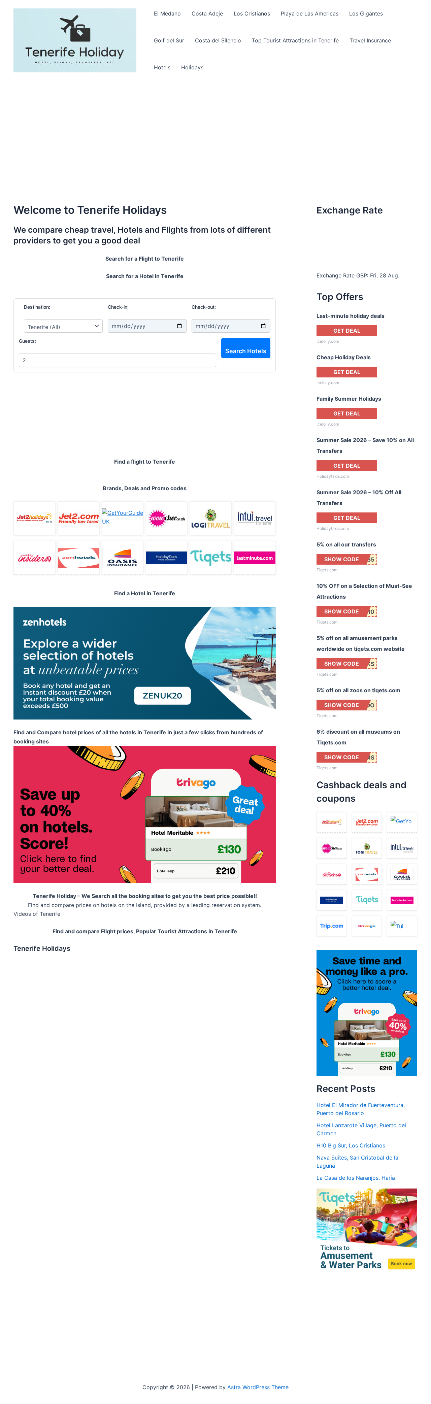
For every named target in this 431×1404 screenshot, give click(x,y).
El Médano (167, 13)
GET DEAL (346, 330)
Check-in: (118, 307)
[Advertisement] (215, 132)
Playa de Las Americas (309, 13)
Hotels (162, 67)
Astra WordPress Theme (258, 1387)
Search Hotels (245, 351)
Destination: (37, 307)
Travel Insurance (370, 40)
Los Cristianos (252, 13)
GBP (361, 275)
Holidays (192, 67)
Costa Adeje (207, 13)
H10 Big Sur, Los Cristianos (351, 1145)
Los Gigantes (366, 13)
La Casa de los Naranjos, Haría (356, 1177)
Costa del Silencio (218, 40)
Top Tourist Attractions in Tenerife (295, 40)
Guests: (27, 341)
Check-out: (204, 307)
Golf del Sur (169, 40)
